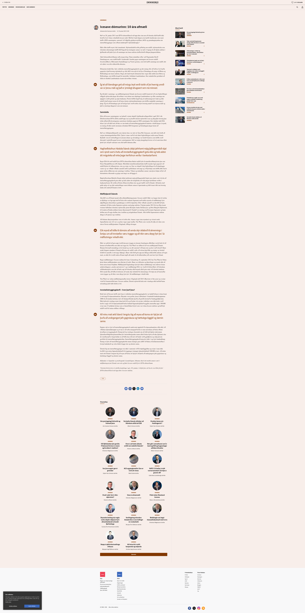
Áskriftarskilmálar (121, 589)
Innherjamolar (20, 7)
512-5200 (121, 581)
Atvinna (199, 579)
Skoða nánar (8, 602)
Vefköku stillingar (13, 606)
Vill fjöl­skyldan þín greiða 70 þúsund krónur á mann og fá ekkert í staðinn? (110, 446)
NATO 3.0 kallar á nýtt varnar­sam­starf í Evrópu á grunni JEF (157, 471)
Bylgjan (199, 585)
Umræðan (11, 7)
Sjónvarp (187, 585)
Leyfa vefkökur (32, 606)
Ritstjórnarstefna (121, 587)
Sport (186, 579)
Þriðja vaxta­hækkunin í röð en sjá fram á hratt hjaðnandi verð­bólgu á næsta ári (196, 81)
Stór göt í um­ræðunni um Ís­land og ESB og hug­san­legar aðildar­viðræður (157, 446)
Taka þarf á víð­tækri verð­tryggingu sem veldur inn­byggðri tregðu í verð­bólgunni (195, 71)
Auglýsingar (120, 583)
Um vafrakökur (120, 597)
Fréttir (186, 575)
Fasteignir (199, 577)
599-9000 (104, 590)
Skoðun (187, 583)
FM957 (199, 587)
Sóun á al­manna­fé (133, 495)
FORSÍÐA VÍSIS (7, 2)
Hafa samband (31, 7)
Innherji (199, 575)
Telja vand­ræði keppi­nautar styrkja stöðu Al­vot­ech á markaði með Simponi (195, 43)
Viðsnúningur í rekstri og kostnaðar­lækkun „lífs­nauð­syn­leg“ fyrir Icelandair (195, 52)
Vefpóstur (119, 595)
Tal (198, 591)
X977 (198, 589)
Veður (198, 583)
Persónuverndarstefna (105, 584)
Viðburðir (199, 581)
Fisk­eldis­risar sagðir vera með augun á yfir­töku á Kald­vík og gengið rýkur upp (195, 99)
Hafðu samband (121, 585)
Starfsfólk (119, 591)
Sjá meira (133, 554)
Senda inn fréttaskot (122, 599)
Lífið (186, 581)
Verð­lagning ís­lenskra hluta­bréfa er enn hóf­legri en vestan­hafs (133, 520)
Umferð (119, 593)
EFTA (103, 378)
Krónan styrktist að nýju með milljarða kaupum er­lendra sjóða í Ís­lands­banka (196, 109)
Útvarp (186, 587)
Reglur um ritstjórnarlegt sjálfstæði (106, 581)
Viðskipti (187, 577)
